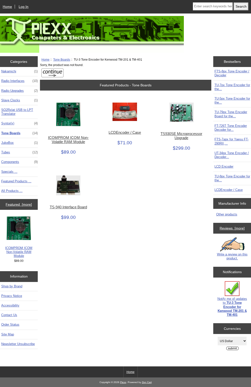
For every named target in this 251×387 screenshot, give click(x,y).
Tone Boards (61, 59)
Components (19, 162)
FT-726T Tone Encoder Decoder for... (230, 128)
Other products (226, 214)
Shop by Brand (11, 286)
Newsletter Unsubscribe (18, 344)
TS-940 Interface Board (68, 207)
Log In (23, 7)
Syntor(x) (19, 123)
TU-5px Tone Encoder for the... (232, 100)
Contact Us (9, 315)
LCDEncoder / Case (125, 132)
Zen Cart (147, 382)
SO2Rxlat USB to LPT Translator (17, 112)
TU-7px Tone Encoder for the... (232, 87)
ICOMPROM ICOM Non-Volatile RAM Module (18, 252)
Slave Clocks (19, 100)
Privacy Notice (11, 296)
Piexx (123, 382)
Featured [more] (19, 204)
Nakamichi (19, 71)
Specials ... (9, 171)
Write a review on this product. (232, 256)
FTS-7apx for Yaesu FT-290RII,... (231, 141)
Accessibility (10, 305)
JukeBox (19, 143)
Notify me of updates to (232, 307)
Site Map (7, 334)
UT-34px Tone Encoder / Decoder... (231, 155)
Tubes (19, 152)
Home (7, 7)
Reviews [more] (232, 228)
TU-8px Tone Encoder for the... (232, 178)
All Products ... (12, 191)
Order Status (10, 324)
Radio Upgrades (19, 91)
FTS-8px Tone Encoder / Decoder (231, 73)
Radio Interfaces (19, 81)
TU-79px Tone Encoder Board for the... (230, 114)
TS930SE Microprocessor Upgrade (181, 136)
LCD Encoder (223, 166)
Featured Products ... (16, 181)
